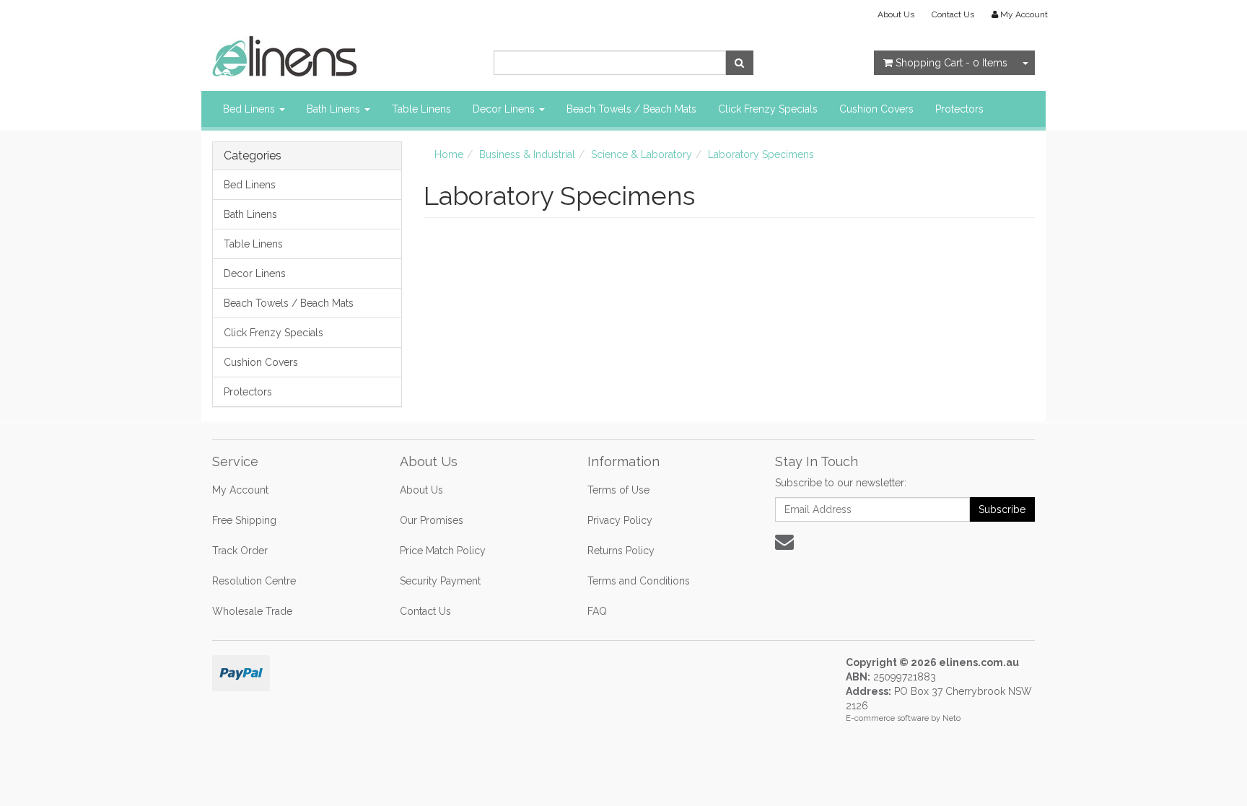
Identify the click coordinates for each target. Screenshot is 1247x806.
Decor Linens (505, 109)
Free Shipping (244, 520)
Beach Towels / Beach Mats (631, 109)
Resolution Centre (254, 581)
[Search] (739, 63)
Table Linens (421, 109)
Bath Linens (335, 109)
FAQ (597, 611)
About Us (896, 14)
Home (448, 154)
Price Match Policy (443, 550)
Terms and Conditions (638, 581)
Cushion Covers (876, 109)
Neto (951, 718)
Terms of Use (618, 490)
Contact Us (953, 14)
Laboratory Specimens (761, 154)
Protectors (959, 109)
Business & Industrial (527, 154)
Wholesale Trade (252, 611)
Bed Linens (250, 109)
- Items (951, 63)
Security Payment (440, 581)
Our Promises (431, 520)
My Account (240, 490)
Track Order (240, 550)
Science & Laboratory (641, 154)
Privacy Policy (619, 520)
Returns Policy (621, 550)
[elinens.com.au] (284, 55)
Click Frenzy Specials (768, 109)
